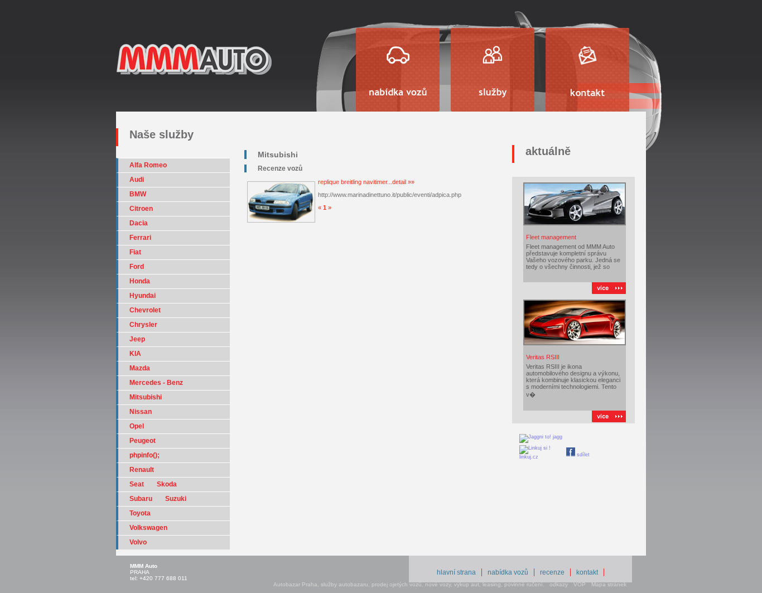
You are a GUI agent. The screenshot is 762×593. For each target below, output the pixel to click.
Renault (141, 470)
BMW (137, 194)
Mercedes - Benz (156, 383)
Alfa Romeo (148, 165)
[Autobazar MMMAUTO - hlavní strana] (194, 78)
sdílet (582, 454)
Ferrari (140, 238)
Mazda (139, 368)
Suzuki (175, 499)
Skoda (167, 484)
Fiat (135, 252)
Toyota (140, 513)
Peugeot (142, 441)
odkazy (558, 584)
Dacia (138, 223)
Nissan (140, 412)
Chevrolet (145, 310)
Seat (137, 484)
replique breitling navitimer (352, 182)
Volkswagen (148, 528)
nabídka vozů (508, 572)
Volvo (138, 542)
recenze (552, 572)
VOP (579, 584)
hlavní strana (456, 572)
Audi (136, 180)
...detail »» (400, 182)
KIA (135, 354)
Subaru (141, 499)
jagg (556, 437)
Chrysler (143, 325)
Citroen (141, 209)
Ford (136, 267)
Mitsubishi (145, 397)
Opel (136, 426)
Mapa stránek (608, 584)
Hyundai (142, 296)
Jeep (137, 339)
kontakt (587, 572)
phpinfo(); (144, 455)
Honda (139, 281)
